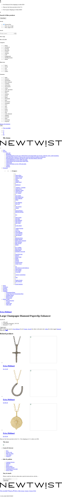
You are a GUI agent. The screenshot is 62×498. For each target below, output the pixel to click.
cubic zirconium (8, 89)
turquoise (7, 121)
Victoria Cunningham (20, 274)
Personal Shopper (10, 467)
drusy (6, 92)
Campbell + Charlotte (20, 187)
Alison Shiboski (19, 176)
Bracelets (7, 50)
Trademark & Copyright (12, 469)
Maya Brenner (18, 242)
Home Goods (6, 299)
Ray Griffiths (18, 247)
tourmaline (7, 120)
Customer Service (10, 462)
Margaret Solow (19, 238)
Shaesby (17, 255)
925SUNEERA (19, 284)
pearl (6, 107)
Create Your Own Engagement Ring (14, 293)
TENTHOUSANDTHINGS (22, 268)
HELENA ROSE (19, 212)
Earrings (7, 48)
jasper (6, 97)
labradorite (7, 98)
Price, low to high (9, 26)
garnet (6, 95)
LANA (17, 229)
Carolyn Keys (18, 189)
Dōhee (16, 199)
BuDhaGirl (17, 184)
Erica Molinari (18, 202)
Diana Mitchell (18, 198)
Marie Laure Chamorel (20, 240)
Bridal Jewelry (9, 296)
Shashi (16, 258)
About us (8, 456)
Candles (8, 302)
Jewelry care (9, 452)
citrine (6, 88)
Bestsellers (8, 154)
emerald (7, 94)
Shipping (8, 463)
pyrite (6, 109)
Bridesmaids (9, 298)
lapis (6, 100)
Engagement (8, 56)
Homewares (9, 303)
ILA (16, 214)
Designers (5, 168)
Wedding (5, 291)
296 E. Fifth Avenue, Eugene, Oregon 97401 (25, 491)
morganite (7, 103)
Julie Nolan (18, 223)
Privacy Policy (9, 470)
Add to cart (3, 327)
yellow (6, 71)
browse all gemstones (5, 124)
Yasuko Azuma (18, 280)
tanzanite (7, 117)
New (4, 150)
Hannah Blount (18, 210)
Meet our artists (9, 453)
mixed (6, 66)
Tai (16, 266)
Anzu (16, 179)
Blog (7, 451)
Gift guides (8, 455)
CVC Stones (18, 193)
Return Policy (9, 466)
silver (6, 70)
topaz (6, 118)
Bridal (6, 59)
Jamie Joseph (18, 217)
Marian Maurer (18, 239)
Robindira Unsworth (20, 251)
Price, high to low (9, 27)
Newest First (8, 24)
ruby (6, 112)
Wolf (16, 277)
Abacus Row (18, 175)
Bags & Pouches (10, 300)
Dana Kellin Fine (19, 197)
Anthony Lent (18, 178)
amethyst (7, 79)
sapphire (7, 115)
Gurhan (17, 208)
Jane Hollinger (18, 220)
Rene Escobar (18, 248)
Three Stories (18, 269)
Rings (6, 45)
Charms (7, 51)
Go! (1, 125)
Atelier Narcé (18, 182)
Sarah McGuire (18, 254)
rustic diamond (8, 113)
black (6, 65)
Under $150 (9, 162)
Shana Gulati (18, 257)
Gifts (6, 54)
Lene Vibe (17, 231)
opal (6, 106)
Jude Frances (18, 221)
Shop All (8, 153)
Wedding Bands (8, 57)
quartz (6, 110)
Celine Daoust (18, 191)
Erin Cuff (17, 204)
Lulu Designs (18, 235)
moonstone (7, 101)
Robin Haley (18, 250)
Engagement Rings (10, 292)
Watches (7, 53)
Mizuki (17, 244)
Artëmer (17, 180)
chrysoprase (8, 86)
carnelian (7, 83)
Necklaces (7, 47)
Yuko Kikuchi (18, 281)
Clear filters (3, 18)
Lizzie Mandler (18, 232)
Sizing (7, 465)
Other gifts (8, 304)
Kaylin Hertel (18, 225)
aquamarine (7, 80)
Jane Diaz (17, 219)
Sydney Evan (18, 263)
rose (6, 68)
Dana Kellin (18, 195)
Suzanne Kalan (18, 262)
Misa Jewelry (18, 243)
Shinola (17, 259)
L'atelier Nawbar (19, 228)
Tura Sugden (18, 270)
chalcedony (7, 85)
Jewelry (5, 151)
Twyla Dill (17, 272)
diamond (7, 91)
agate (6, 77)
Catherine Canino (19, 190)
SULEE (17, 261)
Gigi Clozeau (18, 206)
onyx (6, 104)
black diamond (8, 82)
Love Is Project (18, 234)
